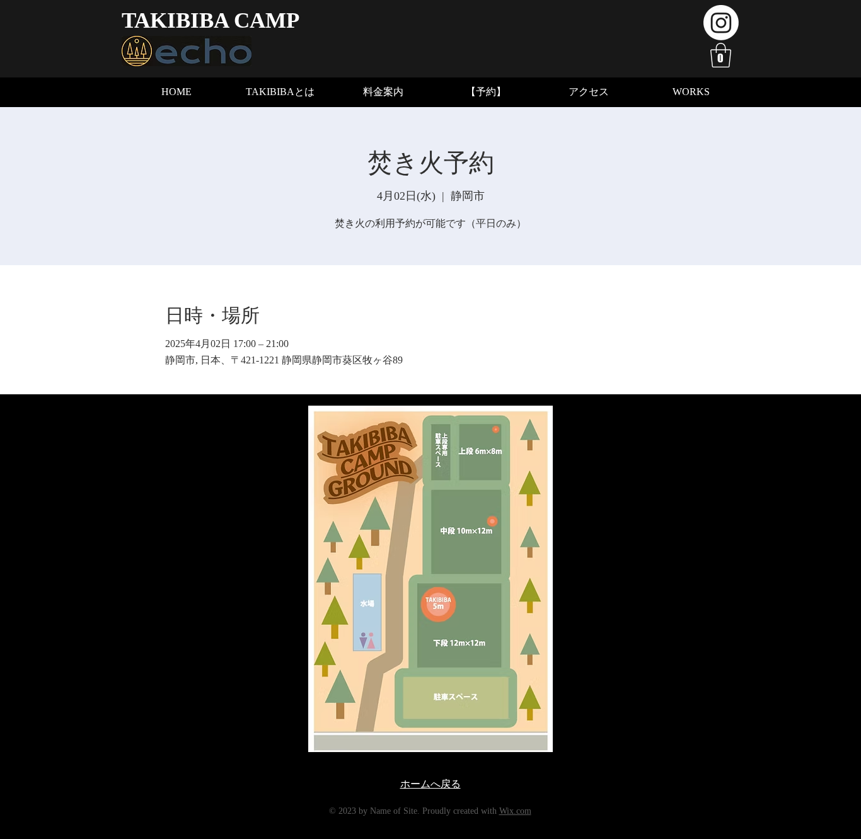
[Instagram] (721, 22)
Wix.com (515, 811)
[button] (720, 55)
